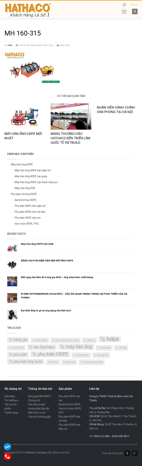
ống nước (70, 362)
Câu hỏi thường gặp (39, 416)
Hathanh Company (36, 452)
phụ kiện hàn (82, 355)
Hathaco (91, 340)
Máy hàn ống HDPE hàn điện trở (33, 170)
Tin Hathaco (11, 400)
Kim (10, 45)
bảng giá (20, 340)
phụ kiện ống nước (28, 361)
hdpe (113, 339)
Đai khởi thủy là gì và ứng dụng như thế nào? (46, 310)
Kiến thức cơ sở (36, 412)
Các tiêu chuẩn (36, 404)
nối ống (122, 347)
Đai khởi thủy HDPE (25, 199)
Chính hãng (41, 340)
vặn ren (54, 362)
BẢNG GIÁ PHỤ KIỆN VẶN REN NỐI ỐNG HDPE (47, 260)
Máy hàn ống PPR (25, 188)
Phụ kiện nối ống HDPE (24, 194)
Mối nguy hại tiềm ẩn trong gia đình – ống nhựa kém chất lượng (57, 277)
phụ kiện (20, 354)
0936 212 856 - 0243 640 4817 (111, 436)
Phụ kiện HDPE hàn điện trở (30, 205)
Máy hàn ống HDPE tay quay (31, 176)
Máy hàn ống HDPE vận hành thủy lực (36, 182)
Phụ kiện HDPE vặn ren (28, 217)
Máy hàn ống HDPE (22, 164)
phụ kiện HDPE (53, 354)
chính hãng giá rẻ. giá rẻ (67, 340)
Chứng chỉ (34, 400)
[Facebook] (127, 453)
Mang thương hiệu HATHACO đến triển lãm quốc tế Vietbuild (70, 138)
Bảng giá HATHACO (39, 396)
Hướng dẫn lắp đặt (38, 408)
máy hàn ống (79, 346)
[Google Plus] (135, 453)
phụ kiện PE (102, 355)
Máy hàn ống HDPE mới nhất (37, 244)
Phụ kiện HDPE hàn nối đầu (30, 211)
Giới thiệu (9, 396)
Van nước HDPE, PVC (27, 223)
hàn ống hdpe (44, 347)
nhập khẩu (105, 347)
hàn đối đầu (17, 347)
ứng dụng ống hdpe (93, 362)
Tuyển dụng (11, 412)
